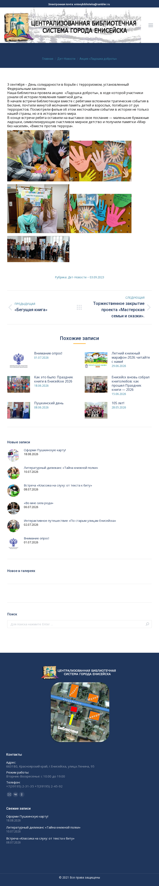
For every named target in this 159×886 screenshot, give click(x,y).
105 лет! (118, 403)
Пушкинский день (49, 403)
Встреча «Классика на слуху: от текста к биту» (58, 485)
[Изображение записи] (18, 360)
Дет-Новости (77, 277)
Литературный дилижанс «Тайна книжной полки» (61, 468)
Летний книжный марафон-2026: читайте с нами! (131, 357)
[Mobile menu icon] (151, 25)
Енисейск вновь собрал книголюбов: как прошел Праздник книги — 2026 (130, 383)
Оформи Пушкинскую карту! (45, 450)
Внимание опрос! (48, 353)
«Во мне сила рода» (38, 503)
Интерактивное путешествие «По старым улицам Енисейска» (70, 521)
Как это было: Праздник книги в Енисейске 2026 (53, 379)
